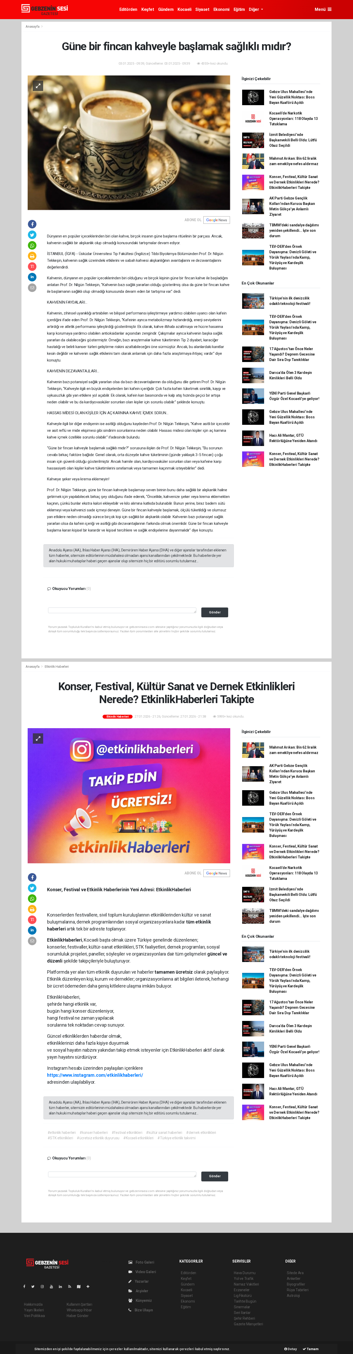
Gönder (215, 612)
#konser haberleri (94, 1132)
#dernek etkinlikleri (201, 1132)
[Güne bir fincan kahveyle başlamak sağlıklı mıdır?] (129, 142)
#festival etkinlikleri (127, 1132)
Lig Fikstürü (243, 1296)
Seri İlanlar (242, 1313)
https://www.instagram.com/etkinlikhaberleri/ (95, 1075)
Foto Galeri (144, 1262)
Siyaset (202, 9)
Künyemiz (143, 1300)
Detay (292, 1349)
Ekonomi (221, 9)
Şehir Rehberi (244, 1318)
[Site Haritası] (81, 1286)
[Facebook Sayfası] (26, 1286)
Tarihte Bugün (245, 1301)
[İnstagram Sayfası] (44, 1286)
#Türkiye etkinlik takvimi (176, 1138)
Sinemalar (242, 1307)
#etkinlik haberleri (62, 1132)
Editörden (128, 9)
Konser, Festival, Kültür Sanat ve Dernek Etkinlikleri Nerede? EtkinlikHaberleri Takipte (294, 182)
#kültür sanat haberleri (164, 1132)
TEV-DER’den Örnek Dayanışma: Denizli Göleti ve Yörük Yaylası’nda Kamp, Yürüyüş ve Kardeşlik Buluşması (292, 257)
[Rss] (71, 1286)
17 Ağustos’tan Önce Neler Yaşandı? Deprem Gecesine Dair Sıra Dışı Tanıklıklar (292, 354)
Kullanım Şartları (79, 1304)
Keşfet (147, 9)
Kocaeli (184, 9)
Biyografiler (296, 1284)
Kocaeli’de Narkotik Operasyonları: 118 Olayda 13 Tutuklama (293, 118)
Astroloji (293, 1296)
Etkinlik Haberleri (57, 666)
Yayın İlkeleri (34, 1310)
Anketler (293, 1278)
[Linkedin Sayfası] (62, 1286)
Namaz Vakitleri (246, 1284)
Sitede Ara (295, 1273)
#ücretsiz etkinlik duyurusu (98, 1138)
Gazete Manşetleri (248, 1324)
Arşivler (141, 1291)
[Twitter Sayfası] (35, 1286)
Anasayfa (33, 26)
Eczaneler (242, 1290)
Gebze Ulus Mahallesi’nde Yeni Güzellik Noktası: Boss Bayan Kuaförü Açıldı (292, 97)
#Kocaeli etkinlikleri (138, 1138)
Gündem (166, 9)
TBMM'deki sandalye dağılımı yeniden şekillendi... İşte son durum (294, 230)
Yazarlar (141, 1281)
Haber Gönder (78, 1316)
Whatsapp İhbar (79, 1310)
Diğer (254, 9)
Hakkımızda (33, 1304)
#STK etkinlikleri (60, 1138)
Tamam (312, 1349)
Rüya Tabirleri (297, 1290)
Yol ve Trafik (244, 1278)
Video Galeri (145, 1272)
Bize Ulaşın (143, 1310)
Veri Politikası (34, 1316)
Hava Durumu (245, 1273)
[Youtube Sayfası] (53, 1286)
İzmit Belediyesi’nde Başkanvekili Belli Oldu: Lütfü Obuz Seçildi (293, 140)
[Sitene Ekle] (90, 1286)
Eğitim (239, 9)
